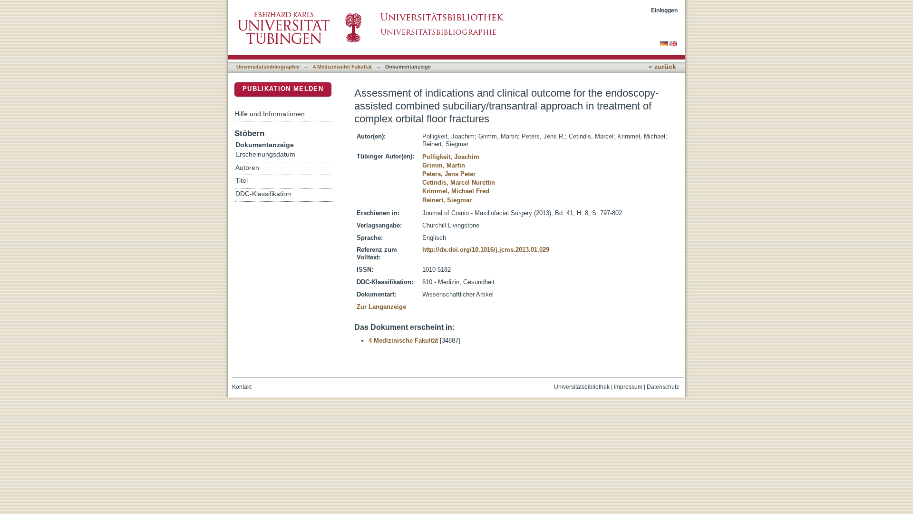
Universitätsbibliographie (268, 66)
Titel (241, 180)
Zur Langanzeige (381, 306)
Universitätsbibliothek (582, 387)
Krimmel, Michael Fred (455, 191)
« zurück (662, 66)
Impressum (628, 387)
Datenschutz (663, 387)
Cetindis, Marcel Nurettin (458, 182)
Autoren (247, 167)
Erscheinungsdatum (265, 154)
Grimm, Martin (443, 165)
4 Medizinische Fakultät (342, 66)
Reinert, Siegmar (447, 200)
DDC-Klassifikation (263, 194)
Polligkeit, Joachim (450, 156)
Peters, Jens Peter (449, 174)
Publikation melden (283, 88)
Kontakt (242, 387)
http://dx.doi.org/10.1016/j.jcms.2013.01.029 (485, 249)
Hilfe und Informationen (269, 114)
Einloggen (664, 10)
